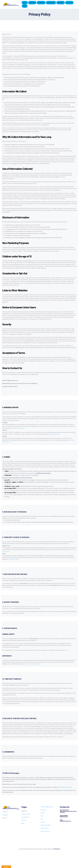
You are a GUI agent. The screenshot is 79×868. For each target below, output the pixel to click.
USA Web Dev (56, 849)
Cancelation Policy (45, 825)
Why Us (43, 813)
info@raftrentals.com (66, 787)
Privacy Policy (44, 828)
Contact (43, 822)
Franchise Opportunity (47, 807)
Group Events (25, 817)
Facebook (4, 812)
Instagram (5, 815)
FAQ (42, 816)
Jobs (42, 819)
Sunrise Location (26, 814)
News (23, 823)
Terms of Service (45, 831)
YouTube (4, 818)
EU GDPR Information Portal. (32, 664)
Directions (43, 810)
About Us (24, 820)
